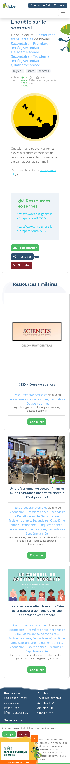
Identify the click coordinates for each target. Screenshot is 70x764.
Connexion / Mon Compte (48, 5)
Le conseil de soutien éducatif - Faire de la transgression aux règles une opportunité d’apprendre (37, 611)
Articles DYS (46, 703)
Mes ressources (16, 713)
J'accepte (8, 734)
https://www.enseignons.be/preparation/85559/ (34, 216)
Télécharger (28, 248)
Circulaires (45, 713)
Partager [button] (24, 256)
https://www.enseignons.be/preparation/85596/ (34, 229)
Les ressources (15, 698)
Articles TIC (45, 708)
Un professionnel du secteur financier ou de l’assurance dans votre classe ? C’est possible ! (37, 493)
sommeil (44, 71)
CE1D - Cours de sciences (37, 384)
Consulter (37, 422)
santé (30, 71)
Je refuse (23, 734)
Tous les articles (49, 698)
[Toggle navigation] (63, 12)
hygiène (18, 71)
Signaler (23, 265)
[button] (36, 257)
